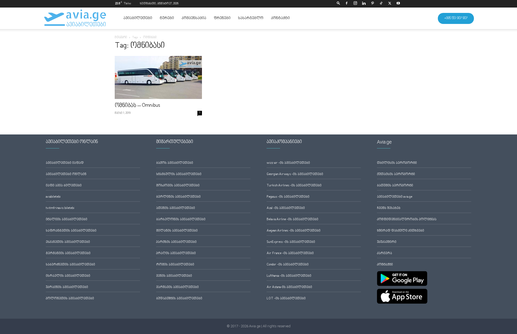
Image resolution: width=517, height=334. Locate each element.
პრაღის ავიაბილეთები (176, 253)
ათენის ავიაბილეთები (175, 208)
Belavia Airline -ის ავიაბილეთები (292, 220)
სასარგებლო (250, 18)
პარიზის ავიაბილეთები (176, 242)
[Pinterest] (372, 4)
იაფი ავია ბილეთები (64, 186)
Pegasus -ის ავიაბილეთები (288, 197)
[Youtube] (398, 4)
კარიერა (384, 253)
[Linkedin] (364, 4)
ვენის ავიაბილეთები (174, 276)
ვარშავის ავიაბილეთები (177, 287)
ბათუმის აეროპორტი (395, 186)
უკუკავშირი (386, 242)
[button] (338, 3)
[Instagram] (355, 4)
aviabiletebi (53, 197)
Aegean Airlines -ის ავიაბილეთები (293, 231)
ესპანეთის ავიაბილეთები (68, 242)
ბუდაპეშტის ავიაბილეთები (179, 299)
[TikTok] (381, 4)
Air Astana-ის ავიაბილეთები (289, 287)
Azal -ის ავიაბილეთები (286, 208)
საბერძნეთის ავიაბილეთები (70, 265)
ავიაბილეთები (137, 18)
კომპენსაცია (193, 18)
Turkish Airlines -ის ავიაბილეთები (294, 186)
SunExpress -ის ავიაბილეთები (291, 242)
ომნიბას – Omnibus (137, 105)
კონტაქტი (280, 18)
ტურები (167, 18)
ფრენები (222, 18)
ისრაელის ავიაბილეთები (68, 276)
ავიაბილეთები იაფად (65, 163)
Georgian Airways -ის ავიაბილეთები (295, 174)
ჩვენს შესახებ (388, 208)
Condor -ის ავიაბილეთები (288, 265)
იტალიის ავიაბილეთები (66, 220)
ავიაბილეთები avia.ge (394, 197)
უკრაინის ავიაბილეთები (67, 287)
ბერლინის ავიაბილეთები (178, 197)
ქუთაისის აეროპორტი (396, 174)
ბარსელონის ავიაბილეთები (180, 220)
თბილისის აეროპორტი (397, 163)
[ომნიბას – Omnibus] (158, 77)
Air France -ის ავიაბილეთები (290, 253)
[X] (390, 4)
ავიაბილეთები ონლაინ (66, 174)
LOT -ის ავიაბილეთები (286, 299)
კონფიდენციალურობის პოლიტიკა (406, 220)
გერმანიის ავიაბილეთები (68, 253)
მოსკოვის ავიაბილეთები (178, 186)
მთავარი (121, 37)
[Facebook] (347, 4)
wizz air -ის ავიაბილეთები (288, 163)
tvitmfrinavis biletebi (60, 208)
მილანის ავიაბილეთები (177, 231)
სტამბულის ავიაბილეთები (178, 174)
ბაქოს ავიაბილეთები (174, 163)
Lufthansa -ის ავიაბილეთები (289, 276)
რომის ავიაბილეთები (175, 265)
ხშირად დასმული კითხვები (400, 231)
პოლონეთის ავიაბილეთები (70, 299)
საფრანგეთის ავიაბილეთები (71, 231)
